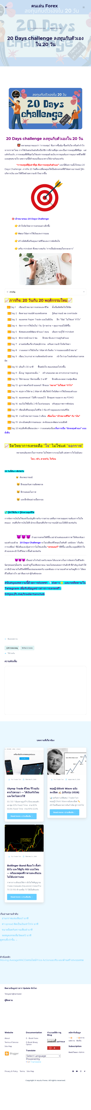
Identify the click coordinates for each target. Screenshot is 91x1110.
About (7, 1038)
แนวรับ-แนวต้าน (59, 960)
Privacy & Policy (11, 1071)
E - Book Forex (32, 1038)
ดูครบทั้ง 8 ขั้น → (9, 939)
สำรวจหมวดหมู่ (13, 648)
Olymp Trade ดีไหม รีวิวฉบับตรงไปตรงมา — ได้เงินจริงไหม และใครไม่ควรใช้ (23, 792)
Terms (22, 1071)
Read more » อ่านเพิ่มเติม (21, 816)
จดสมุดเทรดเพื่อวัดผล (16, 935)
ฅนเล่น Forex (44, 5)
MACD (22, 960)
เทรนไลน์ (31, 960)
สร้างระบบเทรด (76, 960)
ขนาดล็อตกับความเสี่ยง (17, 929)
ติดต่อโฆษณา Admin (76, 1052)
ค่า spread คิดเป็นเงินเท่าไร (20, 924)
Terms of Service (11, 1042)
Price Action (43, 960)
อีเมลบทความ (13, 639)
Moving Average (9, 960)
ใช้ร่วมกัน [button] (11, 653)
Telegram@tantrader (13, 994)
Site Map (8, 1046)
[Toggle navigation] (83, 7)
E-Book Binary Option (32, 1043)
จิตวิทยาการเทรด (27, 648)
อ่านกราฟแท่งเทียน (15, 918)
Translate (35, 1061)
